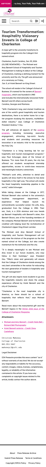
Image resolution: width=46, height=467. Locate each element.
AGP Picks (5, 4)
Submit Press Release (14, 458)
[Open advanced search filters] (36, 21)
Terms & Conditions (33, 458)
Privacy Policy (34, 463)
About (12, 453)
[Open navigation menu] (4, 21)
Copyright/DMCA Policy (16, 463)
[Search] (31, 21)
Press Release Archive (26, 453)
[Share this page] (42, 21)
